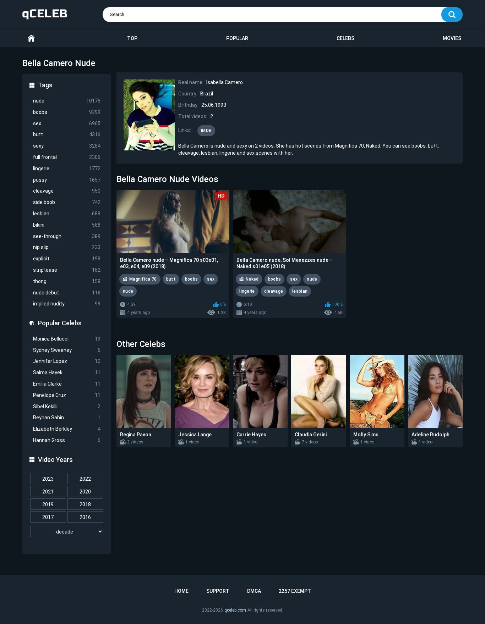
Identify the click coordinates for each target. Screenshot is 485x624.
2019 (48, 504)
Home (31, 38)
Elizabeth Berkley (66, 429)
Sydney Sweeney (66, 350)
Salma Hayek (66, 372)
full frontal (66, 157)
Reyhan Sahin (66, 417)
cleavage (66, 191)
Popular (237, 38)
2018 (85, 504)
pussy (66, 180)
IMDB (206, 130)
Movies (452, 38)
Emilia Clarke (66, 384)
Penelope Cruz (66, 395)
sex (66, 123)
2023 (48, 479)
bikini (66, 225)
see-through (66, 236)
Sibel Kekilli (66, 406)
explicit (66, 258)
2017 (48, 517)
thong (66, 281)
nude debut (66, 293)
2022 (85, 479)
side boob (66, 202)
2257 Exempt (295, 591)
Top (132, 38)
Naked (373, 146)
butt (66, 134)
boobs (66, 112)
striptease (66, 270)
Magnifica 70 (349, 146)
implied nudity (66, 304)
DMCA (254, 591)
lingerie (66, 168)
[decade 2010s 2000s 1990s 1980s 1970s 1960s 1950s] (66, 532)
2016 (85, 517)
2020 (85, 492)
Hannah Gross (66, 440)
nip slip (66, 247)
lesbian (66, 213)
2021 (48, 492)
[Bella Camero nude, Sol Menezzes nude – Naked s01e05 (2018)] (289, 221)
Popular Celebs (60, 323)
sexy (66, 146)
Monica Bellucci (66, 339)
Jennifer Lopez (66, 361)
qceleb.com (235, 610)
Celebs (345, 38)
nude (66, 101)
